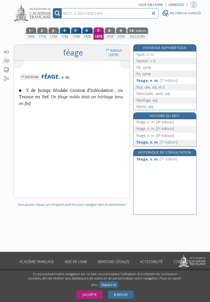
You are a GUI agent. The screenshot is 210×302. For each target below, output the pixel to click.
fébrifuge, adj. (147, 100)
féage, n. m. (156, 80)
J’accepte (89, 295)
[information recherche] (57, 13)
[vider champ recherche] (153, 13)
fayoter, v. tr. (146, 60)
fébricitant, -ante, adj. (153, 93)
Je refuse (121, 295)
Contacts (182, 261)
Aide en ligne (76, 261)
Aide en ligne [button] (151, 5)
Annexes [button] (176, 5)
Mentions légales (113, 261)
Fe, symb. (144, 73)
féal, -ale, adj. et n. (151, 87)
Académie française (36, 261)
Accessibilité (151, 261)
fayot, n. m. (145, 54)
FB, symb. (144, 67)
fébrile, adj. (145, 106)
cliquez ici (108, 285)
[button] (6, 52)
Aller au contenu (33, 4)
